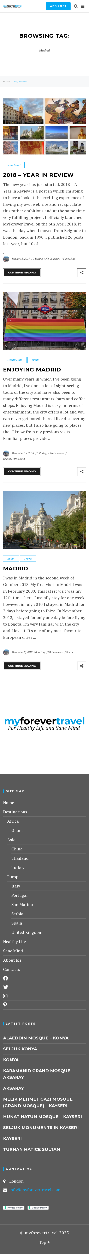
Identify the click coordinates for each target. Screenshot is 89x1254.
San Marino (22, 904)
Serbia (17, 914)
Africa (13, 821)
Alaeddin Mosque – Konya (36, 1038)
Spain (35, 360)
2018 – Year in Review (38, 175)
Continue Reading (22, 272)
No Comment (53, 258)
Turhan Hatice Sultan (31, 1149)
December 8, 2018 (22, 652)
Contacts (11, 969)
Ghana (17, 830)
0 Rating (37, 258)
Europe (13, 876)
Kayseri (12, 1138)
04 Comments (56, 652)
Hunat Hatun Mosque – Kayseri (42, 1116)
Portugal (19, 895)
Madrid (15, 568)
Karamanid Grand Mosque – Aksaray (38, 1074)
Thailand (20, 858)
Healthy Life (14, 360)
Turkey (17, 867)
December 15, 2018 (23, 453)
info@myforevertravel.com (34, 1189)
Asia (11, 839)
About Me (12, 960)
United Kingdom (26, 932)
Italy (15, 886)
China (17, 849)
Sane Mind (13, 165)
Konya (11, 1059)
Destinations (15, 812)
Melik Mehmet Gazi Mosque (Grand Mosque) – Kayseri (38, 1102)
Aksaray (13, 1088)
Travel (28, 558)
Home (6, 81)
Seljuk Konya (20, 1048)
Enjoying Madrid (32, 369)
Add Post (58, 6)
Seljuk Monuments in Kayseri (41, 1127)
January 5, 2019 (21, 258)
